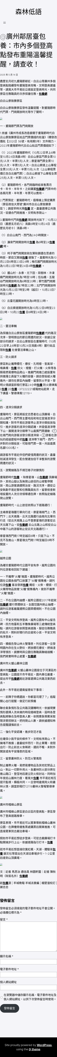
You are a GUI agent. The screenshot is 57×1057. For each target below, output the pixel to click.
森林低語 (28, 12)
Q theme (34, 1049)
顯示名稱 (6, 956)
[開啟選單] (4, 22)
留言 (4, 919)
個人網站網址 (8, 982)
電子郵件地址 (9, 969)
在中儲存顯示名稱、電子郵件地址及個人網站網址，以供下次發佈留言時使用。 (30, 997)
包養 (27, 208)
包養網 (43, 94)
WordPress (44, 1045)
